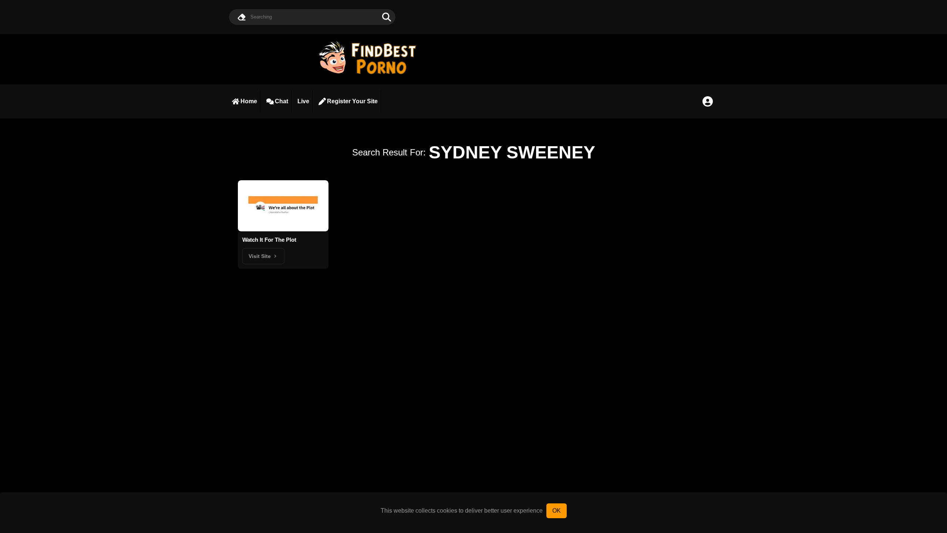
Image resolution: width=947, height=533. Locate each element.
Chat (281, 101)
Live (303, 101)
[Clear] (241, 17)
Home (248, 101)
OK (556, 510)
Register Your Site (352, 101)
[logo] (370, 75)
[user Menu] (707, 101)
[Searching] (386, 17)
